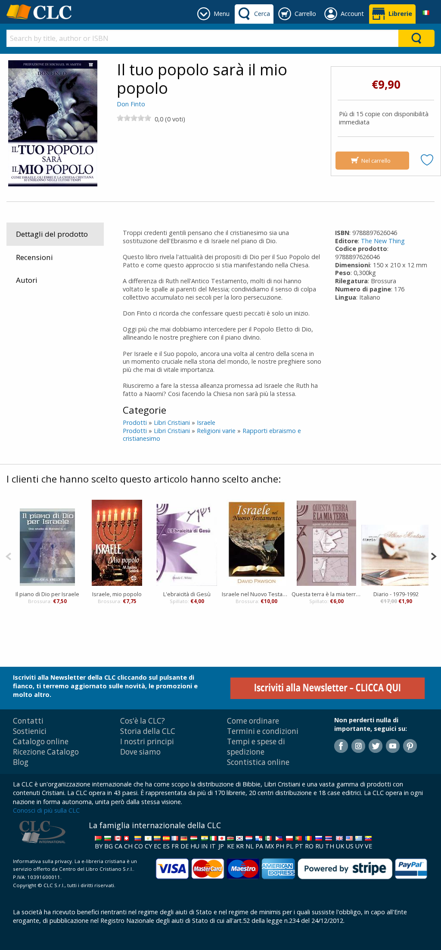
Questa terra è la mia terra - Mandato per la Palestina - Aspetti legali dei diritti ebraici (326, 594)
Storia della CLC (147, 731)
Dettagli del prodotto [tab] (52, 234)
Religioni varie (216, 431)
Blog (20, 762)
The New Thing (383, 241)
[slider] (134, 117)
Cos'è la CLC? (142, 721)
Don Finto (131, 104)
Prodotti (135, 422)
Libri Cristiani (172, 422)
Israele (206, 422)
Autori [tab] (26, 280)
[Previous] (8, 555)
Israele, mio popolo (117, 594)
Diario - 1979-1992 (396, 594)
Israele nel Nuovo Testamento (257, 594)
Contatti (28, 721)
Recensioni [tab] (34, 257)
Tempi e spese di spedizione (256, 746)
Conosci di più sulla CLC (46, 810)
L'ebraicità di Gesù (187, 594)
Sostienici (30, 731)
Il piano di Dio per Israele (47, 594)
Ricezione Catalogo (46, 752)
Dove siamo (140, 752)
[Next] (433, 555)
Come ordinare (253, 721)
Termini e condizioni (262, 731)
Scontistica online (258, 762)
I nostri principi (147, 741)
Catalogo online (40, 741)
